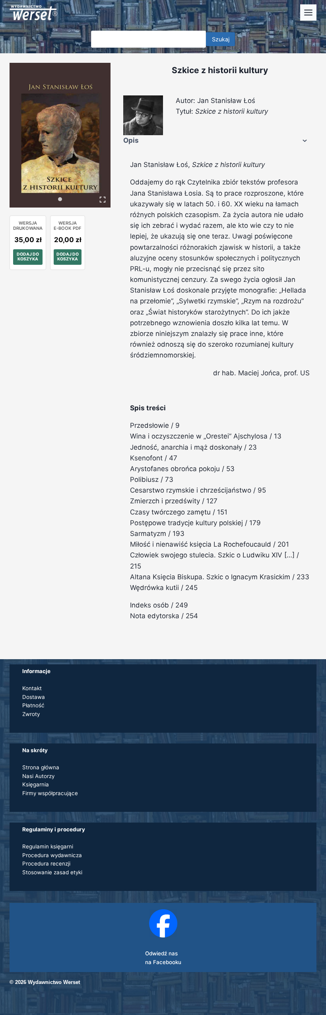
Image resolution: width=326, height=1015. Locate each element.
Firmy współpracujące (50, 793)
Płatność (33, 705)
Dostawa (33, 697)
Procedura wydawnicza (52, 855)
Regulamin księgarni (47, 846)
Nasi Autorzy (38, 776)
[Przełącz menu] (308, 12)
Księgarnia (35, 784)
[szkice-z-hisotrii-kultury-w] (60, 135)
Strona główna (40, 767)
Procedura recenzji (46, 863)
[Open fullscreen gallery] (102, 199)
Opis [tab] (131, 140)
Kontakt (32, 688)
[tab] (60, 199)
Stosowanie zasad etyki (52, 872)
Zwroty (31, 714)
